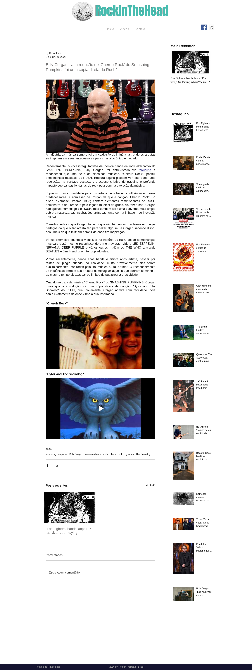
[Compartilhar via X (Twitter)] (56, 465)
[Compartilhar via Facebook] (47, 465)
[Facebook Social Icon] (204, 27)
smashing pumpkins (56, 454)
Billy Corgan (75, 454)
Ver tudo (150, 484)
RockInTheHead (131, 11)
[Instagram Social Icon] (211, 27)
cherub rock (116, 454)
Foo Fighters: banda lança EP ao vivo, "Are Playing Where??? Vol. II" (69, 531)
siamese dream (92, 454)
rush (105, 454)
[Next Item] (205, 62)
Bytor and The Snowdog (137, 454)
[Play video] (100, 338)
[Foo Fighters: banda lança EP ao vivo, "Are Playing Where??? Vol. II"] (69, 507)
